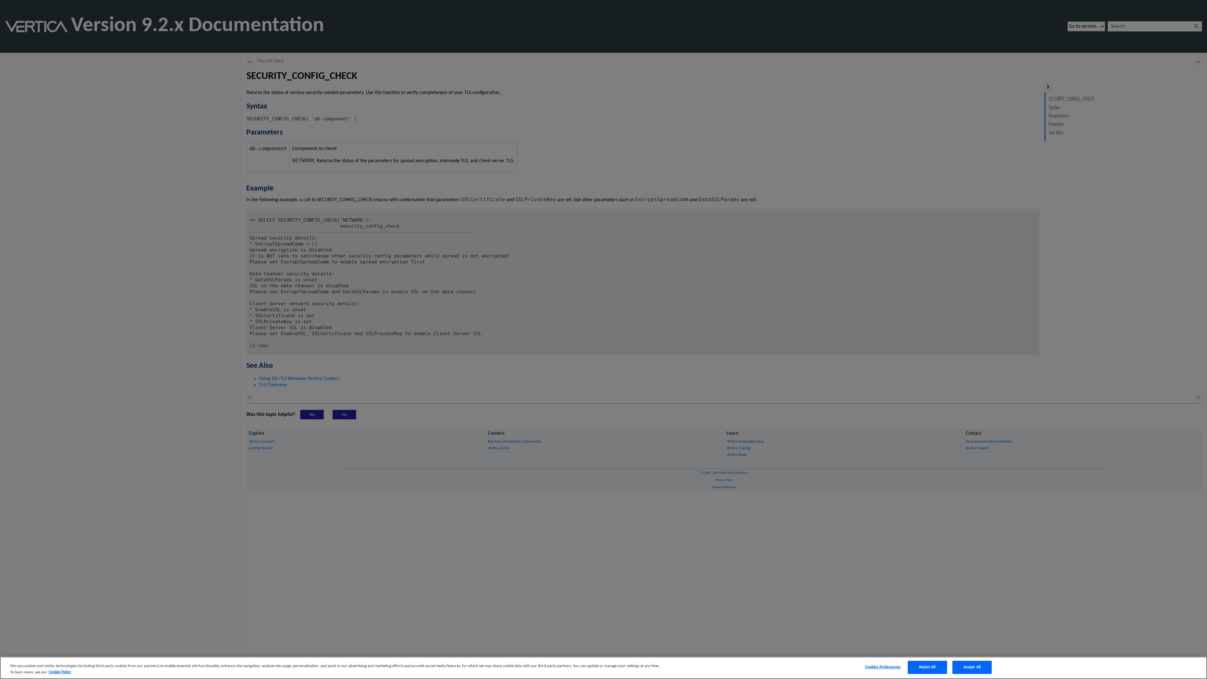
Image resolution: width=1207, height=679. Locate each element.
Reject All (927, 667)
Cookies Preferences (883, 667)
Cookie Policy (60, 672)
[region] (603, 668)
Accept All (972, 667)
